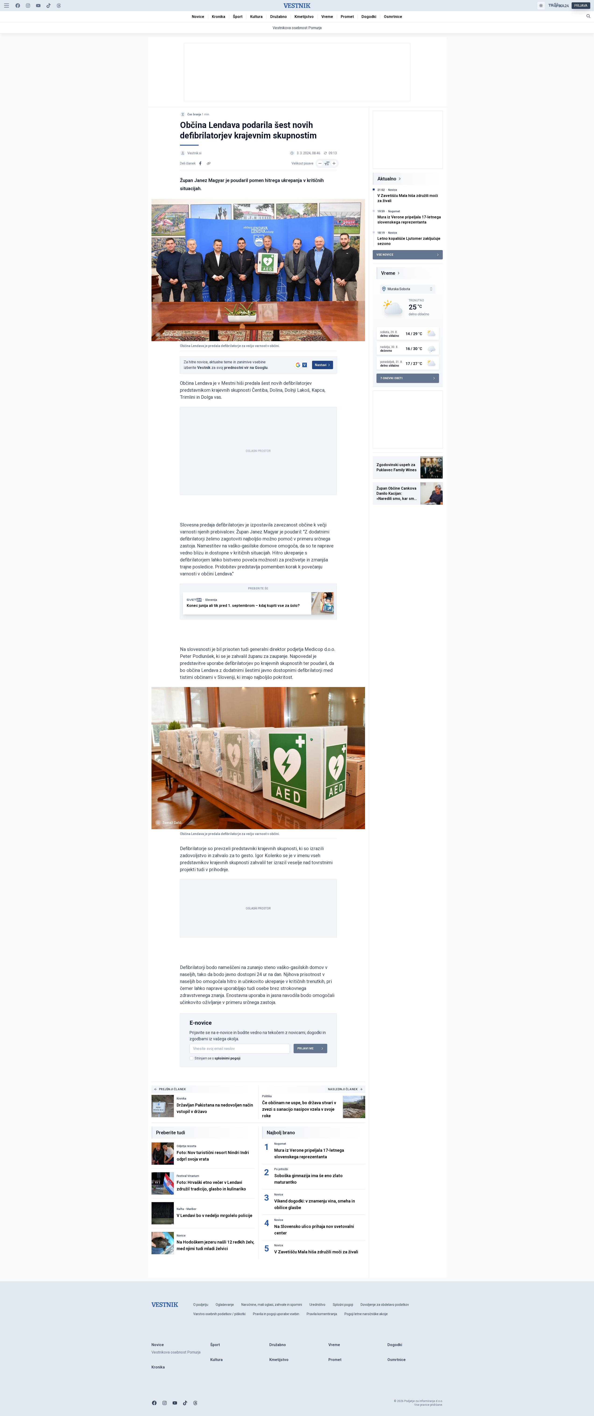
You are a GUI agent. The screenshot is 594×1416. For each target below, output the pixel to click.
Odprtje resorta (186, 1146)
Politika (267, 1096)
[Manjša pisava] (320, 163)
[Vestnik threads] (58, 5)
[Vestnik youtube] (38, 5)
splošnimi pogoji (227, 1058)
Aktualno (386, 178)
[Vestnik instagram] (28, 5)
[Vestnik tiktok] (48, 5)
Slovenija (211, 599)
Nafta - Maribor (186, 1209)
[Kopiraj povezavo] (208, 163)
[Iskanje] (588, 16)
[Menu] (6, 5)
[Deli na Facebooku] (200, 163)
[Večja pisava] (334, 163)
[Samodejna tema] (541, 5)
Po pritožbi (281, 1169)
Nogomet (280, 1143)
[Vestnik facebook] (17, 5)
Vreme (388, 273)
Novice (181, 1235)
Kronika (181, 1098)
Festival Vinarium (188, 1176)
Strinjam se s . (218, 1058)
